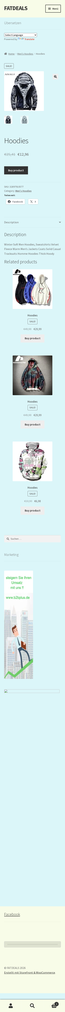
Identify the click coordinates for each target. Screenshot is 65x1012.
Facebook (12, 914)
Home (11, 53)
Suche (32, 1006)
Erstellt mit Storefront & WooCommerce (29, 972)
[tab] (32, 222)
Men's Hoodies (25, 53)
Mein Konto (11, 1006)
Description (11, 222)
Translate (29, 39)
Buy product (16, 170)
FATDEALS (15, 8)
